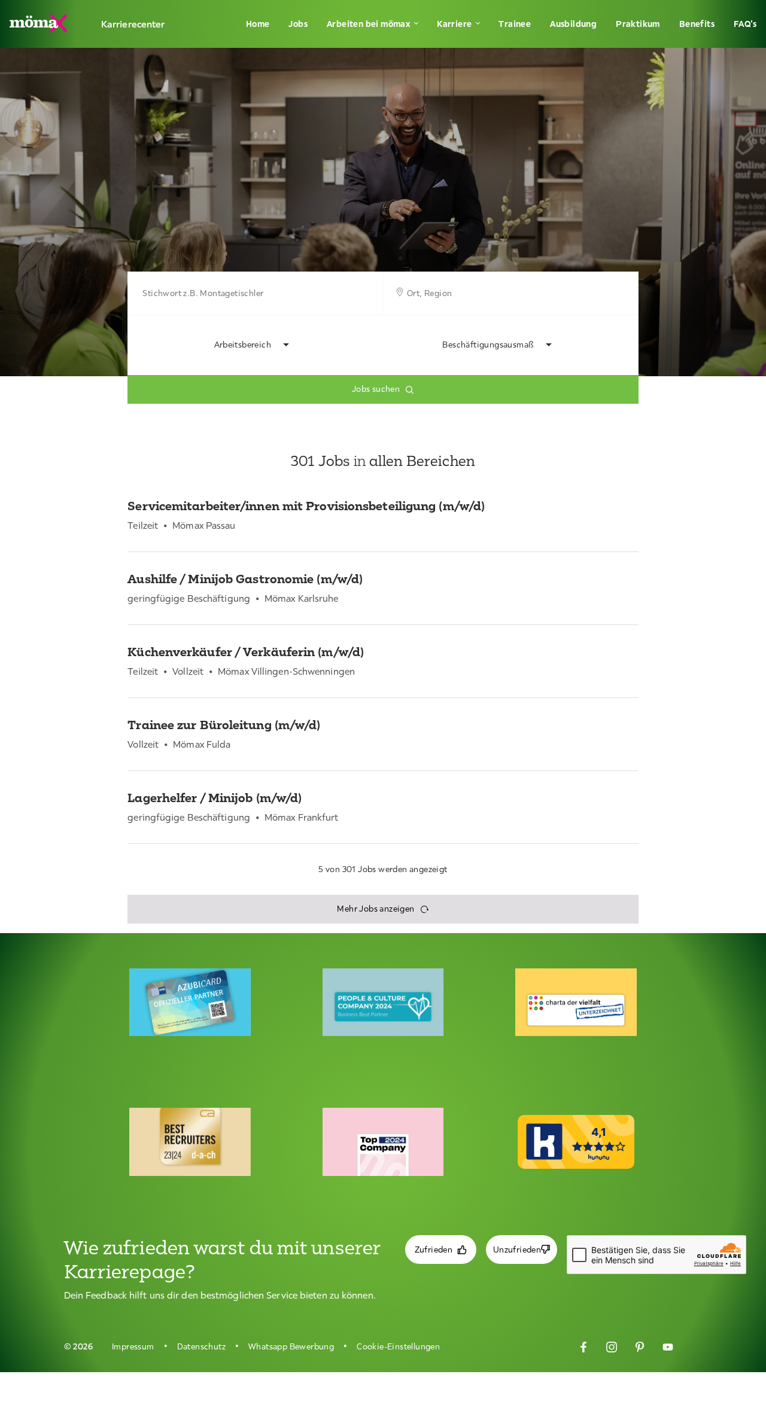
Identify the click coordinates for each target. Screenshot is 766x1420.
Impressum (133, 1346)
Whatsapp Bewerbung (291, 1346)
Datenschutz (201, 1346)
